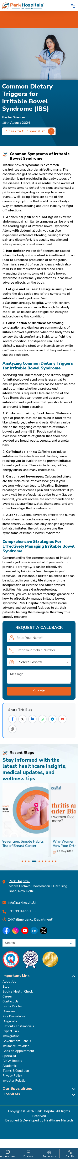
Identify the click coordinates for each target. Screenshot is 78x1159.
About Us (9, 982)
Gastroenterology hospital (24, 303)
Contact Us (10, 1001)
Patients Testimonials (18, 1026)
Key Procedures (13, 1016)
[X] (22, 719)
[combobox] (43, 662)
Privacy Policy (12, 1076)
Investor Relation (14, 1081)
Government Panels (16, 1041)
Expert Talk (10, 1031)
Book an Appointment (18, 1051)
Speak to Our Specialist (26, 131)
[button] (22, 861)
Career (7, 996)
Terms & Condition (15, 1071)
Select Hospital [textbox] (30, 662)
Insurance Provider (15, 1046)
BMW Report (12, 1061)
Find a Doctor (12, 1006)
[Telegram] (52, 719)
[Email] (62, 719)
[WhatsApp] (42, 719)
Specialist (9, 1056)
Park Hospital (29, 603)
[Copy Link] (12, 729)
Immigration (11, 1036)
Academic (9, 1066)
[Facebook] (12, 719)
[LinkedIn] (32, 719)
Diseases (8, 1011)
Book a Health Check (17, 991)
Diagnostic (10, 1021)
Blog (5, 987)
